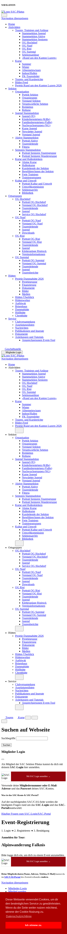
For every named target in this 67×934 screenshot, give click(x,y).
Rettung (26, 110)
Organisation (22, 91)
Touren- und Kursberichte (29, 79)
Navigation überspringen (14, 18)
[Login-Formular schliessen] (2, 759)
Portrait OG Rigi (31, 238)
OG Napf (27, 45)
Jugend (26, 211)
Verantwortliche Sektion (35, 103)
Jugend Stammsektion (27, 113)
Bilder (25, 291)
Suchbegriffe (8, 738)
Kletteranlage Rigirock (34, 251)
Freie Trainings (30, 174)
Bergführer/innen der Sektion (38, 171)
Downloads (28, 232)
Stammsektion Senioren (35, 39)
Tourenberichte (30, 272)
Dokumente (28, 288)
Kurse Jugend (29, 128)
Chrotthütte (21, 315)
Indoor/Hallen (29, 73)
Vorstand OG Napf (32, 223)
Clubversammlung (25, 321)
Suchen (6, 745)
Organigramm (29, 97)
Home (11, 24)
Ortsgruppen (15, 195)
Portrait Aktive (30, 140)
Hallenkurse (28, 165)
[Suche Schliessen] (4, 721)
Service (12, 318)
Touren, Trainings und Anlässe (31, 30)
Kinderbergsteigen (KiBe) (36, 119)
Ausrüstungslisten (24, 324)
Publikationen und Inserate (29, 330)
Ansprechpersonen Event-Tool (38, 340)
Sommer (26, 64)
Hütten (12, 275)
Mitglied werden (17, 891)
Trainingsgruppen (31, 177)
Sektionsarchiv (30, 189)
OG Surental (29, 51)
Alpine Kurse (29, 162)
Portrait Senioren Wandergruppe (39, 156)
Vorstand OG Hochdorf (35, 205)
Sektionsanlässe (30, 54)
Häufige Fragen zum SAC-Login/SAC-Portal (26, 813)
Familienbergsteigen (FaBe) (37, 122)
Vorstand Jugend (31, 134)
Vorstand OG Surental (34, 263)
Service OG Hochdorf (34, 214)
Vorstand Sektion (31, 100)
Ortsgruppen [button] (15, 547)
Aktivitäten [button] (14, 367)
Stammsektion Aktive (33, 36)
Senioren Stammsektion (28, 149)
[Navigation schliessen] (4, 15)
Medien (26, 294)
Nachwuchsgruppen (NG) (36, 125)
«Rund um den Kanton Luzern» (39, 57)
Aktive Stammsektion (26, 137)
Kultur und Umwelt (25, 180)
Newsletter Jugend (32, 131)
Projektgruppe (29, 281)
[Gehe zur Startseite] (12, 11)
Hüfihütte (20, 312)
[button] (19, 430)
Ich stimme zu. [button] (33, 925)
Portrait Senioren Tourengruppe (39, 153)
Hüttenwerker (22, 300)
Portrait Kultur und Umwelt (37, 183)
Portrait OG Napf (31, 220)
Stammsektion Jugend (34, 33)
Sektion (12, 88)
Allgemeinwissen (31, 70)
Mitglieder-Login (13, 352)
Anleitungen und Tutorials (29, 337)
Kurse (18, 60)
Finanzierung (29, 284)
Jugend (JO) (28, 116)
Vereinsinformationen (33, 254)
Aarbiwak (20, 303)
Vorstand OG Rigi (32, 241)
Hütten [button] (12, 632)
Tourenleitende (30, 143)
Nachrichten (21, 327)
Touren (9, 717)
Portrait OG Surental (33, 260)
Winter (25, 67)
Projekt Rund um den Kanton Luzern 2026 (38, 85)
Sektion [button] (12, 434)
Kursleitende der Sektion (35, 168)
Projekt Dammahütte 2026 (29, 278)
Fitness (26, 146)
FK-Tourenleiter (31, 76)
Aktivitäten (14, 27)
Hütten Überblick (24, 297)
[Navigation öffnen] (35, 717)
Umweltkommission (33, 186)
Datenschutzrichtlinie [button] (19, 916)
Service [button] (12, 681)
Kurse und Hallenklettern (28, 159)
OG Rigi (26, 48)
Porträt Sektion (30, 94)
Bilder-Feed (21, 82)
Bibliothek (27, 192)
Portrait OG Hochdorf (34, 202)
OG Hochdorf (29, 42)
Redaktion (27, 107)
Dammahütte (22, 309)
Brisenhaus (21, 306)
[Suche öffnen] (28, 717)
